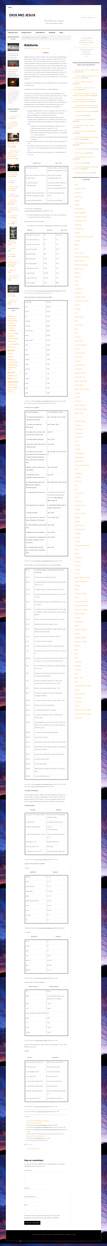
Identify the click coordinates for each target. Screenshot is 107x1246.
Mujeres (77, 553)
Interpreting (78, 477)
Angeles (77, 204)
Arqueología (78, 224)
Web (25, 1205)
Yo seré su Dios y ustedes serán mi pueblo (13, 188)
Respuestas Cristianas (80, 629)
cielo (14, 325)
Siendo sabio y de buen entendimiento (85, 131)
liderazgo (11, 360)
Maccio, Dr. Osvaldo (80, 513)
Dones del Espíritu (80, 353)
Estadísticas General (80, 373)
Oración (77, 573)
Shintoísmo (13, 270)
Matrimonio (78, 517)
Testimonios (78, 698)
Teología (77, 689)
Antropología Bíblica (80, 212)
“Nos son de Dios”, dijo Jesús (83, 149)
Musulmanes (78, 557)
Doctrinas (77, 349)
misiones (15, 362)
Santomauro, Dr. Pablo (81, 641)
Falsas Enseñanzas (80, 405)
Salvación (77, 633)
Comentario (28, 1170)
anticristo (14, 316)
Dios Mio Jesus (22, 15)
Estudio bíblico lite (80, 377)
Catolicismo (78, 277)
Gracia (10, 347)
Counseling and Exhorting (82, 301)
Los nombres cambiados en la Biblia (12, 202)
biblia (10, 325)
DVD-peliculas (79, 357)
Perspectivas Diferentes (81, 605)
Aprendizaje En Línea (80, 220)
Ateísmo (77, 244)
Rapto (10, 378)
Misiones (77, 537)
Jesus (10, 356)
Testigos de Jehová (80, 693)
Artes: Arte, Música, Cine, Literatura (84, 236)
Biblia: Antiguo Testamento (82, 256)
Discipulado (78, 337)
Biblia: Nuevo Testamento (81, 265)
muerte (11, 365)
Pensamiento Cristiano (81, 593)
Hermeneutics (78, 437)
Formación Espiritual (80, 421)
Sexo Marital (78, 661)
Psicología (77, 617)
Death (76, 321)
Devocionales (78, 325)
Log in (74, 1234)
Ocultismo (77, 569)
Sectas (76, 649)
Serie (76, 653)
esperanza (11, 336)
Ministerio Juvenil (79, 525)
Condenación (78, 293)
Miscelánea (78, 533)
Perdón (77, 597)
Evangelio (10, 344)
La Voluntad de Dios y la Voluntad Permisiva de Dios (13, 124)
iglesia (11, 350)
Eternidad (14, 341)
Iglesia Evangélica (79, 457)
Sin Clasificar (78, 669)
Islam (76, 485)
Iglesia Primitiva (79, 461)
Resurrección (16, 378)
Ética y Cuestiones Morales (82, 389)
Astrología (77, 240)
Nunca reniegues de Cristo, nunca (84, 143)
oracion (9, 369)
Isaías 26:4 (86, 56)
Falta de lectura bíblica (81, 409)
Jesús (76, 489)
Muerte (77, 549)
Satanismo (77, 645)
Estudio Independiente (81, 381)
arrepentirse (11, 323)
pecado (11, 372)
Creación (77, 305)
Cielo (76, 281)
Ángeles (77, 200)
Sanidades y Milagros (80, 637)
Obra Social (78, 565)
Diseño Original (79, 341)
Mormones (78, 541)
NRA (15, 367)
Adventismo (78, 192)
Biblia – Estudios (79, 252)
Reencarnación (79, 621)
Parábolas (77, 585)
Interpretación (78, 473)
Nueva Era (77, 561)
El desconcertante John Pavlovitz (84, 81)
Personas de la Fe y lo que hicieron (84, 157)
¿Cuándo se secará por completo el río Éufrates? (13, 174)
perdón (11, 375)
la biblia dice (78, 501)
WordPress (68, 1234)
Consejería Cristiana (80, 297)
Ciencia (77, 285)
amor (10, 316)
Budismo (77, 273)
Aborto (77, 184)
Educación (78, 361)
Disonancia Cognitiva (13, 69)
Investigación (78, 481)
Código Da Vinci (79, 289)
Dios (76, 333)
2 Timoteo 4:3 (79, 115)
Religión (77, 625)
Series (76, 657)
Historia (77, 441)
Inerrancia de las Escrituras (82, 465)
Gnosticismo (78, 425)
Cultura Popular (79, 317)
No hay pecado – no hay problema (84, 125)
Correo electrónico (30, 1196)
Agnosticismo (78, 196)
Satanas (10, 387)
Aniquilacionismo (79, 208)
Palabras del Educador (81, 581)
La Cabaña (12, 248)
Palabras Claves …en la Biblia (82, 577)
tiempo (10, 389)
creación (10, 333)
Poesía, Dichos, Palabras (81, 609)
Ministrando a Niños (80, 529)
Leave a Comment (45, 48)
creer (13, 333)
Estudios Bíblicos (79, 385)
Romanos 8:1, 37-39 (80, 153)
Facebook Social (88, 40)
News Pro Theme (47, 1234)
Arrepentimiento (79, 228)
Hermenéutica (78, 433)
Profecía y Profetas (80, 613)
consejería (12, 330)
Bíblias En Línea (79, 269)
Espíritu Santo (78, 369)
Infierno (77, 469)
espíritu (10, 338)
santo (15, 385)
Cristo (76, 313)
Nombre (27, 1188)
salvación (10, 385)
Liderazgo (77, 509)
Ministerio (10, 362)
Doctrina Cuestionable (81, 345)
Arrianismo (78, 232)
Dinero (76, 329)
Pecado (77, 589)
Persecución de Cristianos (82, 601)
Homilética (78, 449)
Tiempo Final (37, 1148)
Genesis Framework (59, 1234)
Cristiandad (78, 309)
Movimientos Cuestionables (82, 545)
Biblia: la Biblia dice (80, 261)
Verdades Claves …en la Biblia (83, 710)
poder (15, 375)
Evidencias (78, 393)
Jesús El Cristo (79, 493)
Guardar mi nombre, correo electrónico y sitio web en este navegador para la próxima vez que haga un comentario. (42, 1217)
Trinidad (77, 705)
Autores (77, 249)
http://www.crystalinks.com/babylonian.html (36, 1136)
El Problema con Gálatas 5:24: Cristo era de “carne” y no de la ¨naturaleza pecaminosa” (13, 154)
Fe (75, 417)
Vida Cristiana (78, 718)
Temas (76, 681)
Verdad (10, 391)
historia (14, 347)
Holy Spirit (77, 445)
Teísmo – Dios (79, 677)
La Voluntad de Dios (80, 505)
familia (14, 344)
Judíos (76, 497)
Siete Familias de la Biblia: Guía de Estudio (13, 145)
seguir (15, 387)
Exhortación (78, 401)
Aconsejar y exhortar (80, 188)
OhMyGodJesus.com (86, 44)
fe (18, 344)
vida (13, 391)
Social (76, 673)
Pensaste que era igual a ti (82, 173)
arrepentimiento (12, 320)
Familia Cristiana (79, 413)
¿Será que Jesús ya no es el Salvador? (85, 119)
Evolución (77, 397)
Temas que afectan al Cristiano (83, 685)
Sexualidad (78, 665)
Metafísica (77, 521)
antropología (11, 318)
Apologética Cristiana (80, 216)
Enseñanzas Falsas (80, 365)
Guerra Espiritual (79, 429)
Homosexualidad (79, 453)
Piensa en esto (79, 163)
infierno (10, 353)
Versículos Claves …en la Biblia (83, 714)
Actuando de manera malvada (83, 111)
